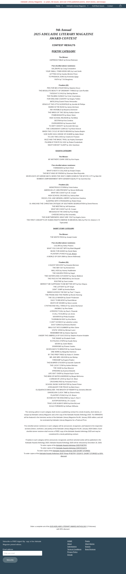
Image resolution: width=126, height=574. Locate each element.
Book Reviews (90, 549)
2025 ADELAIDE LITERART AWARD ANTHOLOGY (68, 526)
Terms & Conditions (74, 549)
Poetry (87, 541)
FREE (14, 541)
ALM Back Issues (98, 6)
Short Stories (89, 544)
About (69, 544)
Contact (110, 6)
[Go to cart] (120, 6)
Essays (87, 546)
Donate (70, 555)
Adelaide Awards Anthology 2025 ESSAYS (71, 448)
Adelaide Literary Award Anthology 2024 (63, 535)
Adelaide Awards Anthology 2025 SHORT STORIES (71, 451)
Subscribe (10, 560)
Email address (8, 549)
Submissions (72, 546)
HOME (69, 541)
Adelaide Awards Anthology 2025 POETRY (71, 445)
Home (58, 6)
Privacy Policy (72, 552)
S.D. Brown (72, 254)
